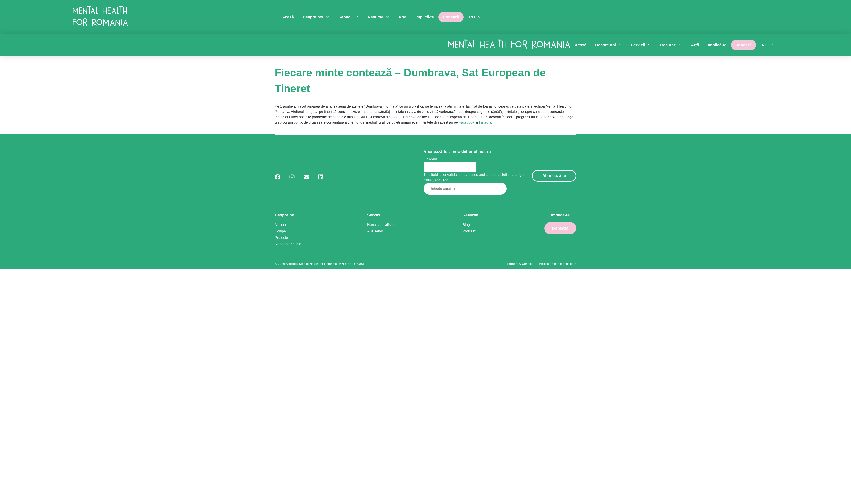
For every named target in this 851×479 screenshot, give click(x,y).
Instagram (486, 122)
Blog (466, 225)
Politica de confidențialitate (557, 263)
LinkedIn (430, 159)
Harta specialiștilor (381, 225)
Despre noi (313, 17)
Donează (451, 17)
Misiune (281, 225)
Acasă (288, 17)
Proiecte (281, 238)
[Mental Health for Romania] (100, 17)
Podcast (469, 231)
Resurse (375, 17)
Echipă (280, 231)
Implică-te (424, 17)
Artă (402, 17)
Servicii (345, 17)
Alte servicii (376, 231)
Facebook (466, 122)
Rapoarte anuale (288, 244)
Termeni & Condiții (519, 263)
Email (436, 180)
